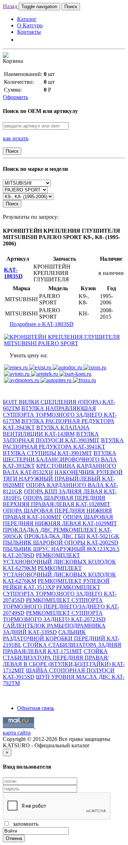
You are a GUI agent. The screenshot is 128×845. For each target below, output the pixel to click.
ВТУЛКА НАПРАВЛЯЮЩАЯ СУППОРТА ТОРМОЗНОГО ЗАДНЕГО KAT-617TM (60, 414)
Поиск (70, 6)
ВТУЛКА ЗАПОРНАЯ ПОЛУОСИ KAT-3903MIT (51, 437)
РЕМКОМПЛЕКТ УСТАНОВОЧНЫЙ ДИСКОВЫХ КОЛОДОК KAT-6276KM (59, 574)
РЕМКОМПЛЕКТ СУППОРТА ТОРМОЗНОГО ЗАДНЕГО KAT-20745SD (60, 593)
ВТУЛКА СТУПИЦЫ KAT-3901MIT (47, 453)
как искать (15, 138)
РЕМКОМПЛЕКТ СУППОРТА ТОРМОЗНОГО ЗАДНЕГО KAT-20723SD (54, 616)
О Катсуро (30, 25)
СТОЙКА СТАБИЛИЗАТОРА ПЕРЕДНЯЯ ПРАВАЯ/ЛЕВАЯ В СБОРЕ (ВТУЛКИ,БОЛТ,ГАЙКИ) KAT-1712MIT (64, 660)
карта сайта (17, 733)
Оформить (15, 97)
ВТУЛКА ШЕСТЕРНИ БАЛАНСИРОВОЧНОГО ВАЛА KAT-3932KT (60, 459)
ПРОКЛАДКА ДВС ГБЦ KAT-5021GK (71, 536)
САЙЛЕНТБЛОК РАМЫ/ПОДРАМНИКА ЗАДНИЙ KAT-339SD (54, 629)
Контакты (29, 32)
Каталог (27, 19)
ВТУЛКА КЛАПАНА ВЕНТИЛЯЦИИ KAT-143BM (46, 430)
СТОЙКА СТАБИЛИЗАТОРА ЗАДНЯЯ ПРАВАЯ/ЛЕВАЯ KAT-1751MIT (62, 648)
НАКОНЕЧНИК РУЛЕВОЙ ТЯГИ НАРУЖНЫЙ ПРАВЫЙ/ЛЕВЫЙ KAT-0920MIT (63, 478)
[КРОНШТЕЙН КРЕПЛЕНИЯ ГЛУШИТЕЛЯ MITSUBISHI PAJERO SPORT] (64, 343)
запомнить (24, 824)
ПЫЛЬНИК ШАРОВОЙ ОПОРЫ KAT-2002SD (60, 543)
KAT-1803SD (13, 273)
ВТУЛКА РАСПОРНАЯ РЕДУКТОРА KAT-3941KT (63, 443)
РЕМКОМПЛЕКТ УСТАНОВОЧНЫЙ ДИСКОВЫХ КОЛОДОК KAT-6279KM (59, 561)
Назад (10, 6)
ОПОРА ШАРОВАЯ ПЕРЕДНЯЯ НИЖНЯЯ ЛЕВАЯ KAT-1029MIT (60, 520)
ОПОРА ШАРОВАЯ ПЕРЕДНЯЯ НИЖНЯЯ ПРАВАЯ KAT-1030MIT (57, 514)
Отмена (14, 838)
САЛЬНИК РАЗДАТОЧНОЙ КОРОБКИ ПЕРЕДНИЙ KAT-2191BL (61, 638)
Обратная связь (35, 708)
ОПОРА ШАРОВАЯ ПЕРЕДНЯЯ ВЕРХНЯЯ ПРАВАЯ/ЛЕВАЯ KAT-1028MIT (56, 501)
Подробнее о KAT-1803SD (42, 324)
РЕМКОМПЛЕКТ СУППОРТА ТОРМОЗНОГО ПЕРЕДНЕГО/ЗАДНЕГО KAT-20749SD (61, 606)
